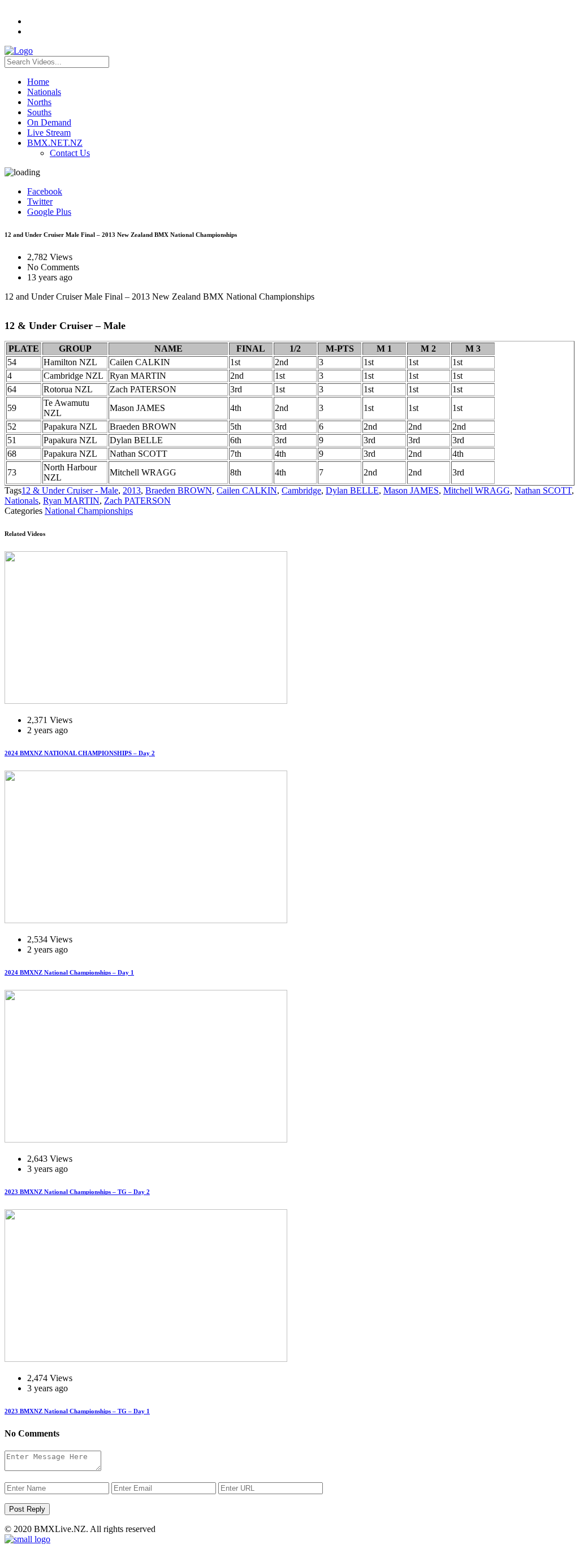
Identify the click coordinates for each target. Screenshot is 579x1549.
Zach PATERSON (137, 500)
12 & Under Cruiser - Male (69, 490)
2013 (132, 490)
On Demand (49, 122)
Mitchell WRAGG (476, 490)
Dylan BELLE (352, 490)
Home (38, 81)
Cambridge (301, 490)
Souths (39, 112)
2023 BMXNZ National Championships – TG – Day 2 (77, 1191)
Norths (39, 102)
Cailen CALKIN (247, 490)
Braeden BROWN (178, 490)
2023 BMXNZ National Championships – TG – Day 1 (77, 1411)
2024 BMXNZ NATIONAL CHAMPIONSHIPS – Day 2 (80, 753)
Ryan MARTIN (71, 500)
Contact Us (70, 153)
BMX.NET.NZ (55, 143)
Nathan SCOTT (543, 490)
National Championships (89, 511)
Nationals (44, 92)
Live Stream (49, 132)
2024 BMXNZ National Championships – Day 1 (69, 972)
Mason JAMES (411, 490)
